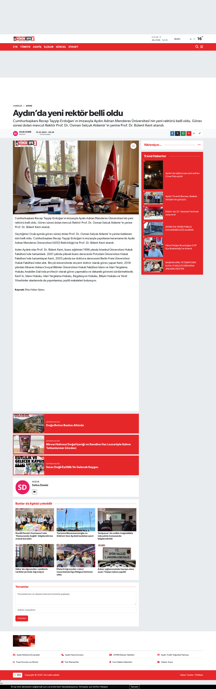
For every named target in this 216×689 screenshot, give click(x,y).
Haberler (17, 106)
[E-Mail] (34, 491)
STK (15, 47)
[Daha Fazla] (188, 133)
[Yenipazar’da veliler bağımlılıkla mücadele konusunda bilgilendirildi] (117, 519)
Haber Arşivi (167, 662)
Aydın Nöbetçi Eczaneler (28, 655)
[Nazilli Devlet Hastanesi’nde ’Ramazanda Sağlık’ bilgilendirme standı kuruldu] (34, 519)
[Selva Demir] (22, 487)
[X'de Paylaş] (177, 133)
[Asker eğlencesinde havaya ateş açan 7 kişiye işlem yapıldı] (117, 555)
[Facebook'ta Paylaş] (172, 133)
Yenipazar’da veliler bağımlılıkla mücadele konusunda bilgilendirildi (115, 536)
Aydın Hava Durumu (74, 655)
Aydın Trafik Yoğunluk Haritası (175, 655)
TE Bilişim (199, 675)
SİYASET (73, 47)
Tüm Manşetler (72, 662)
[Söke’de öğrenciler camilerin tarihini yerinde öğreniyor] (34, 555)
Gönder (21, 618)
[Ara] (197, 47)
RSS (19, 675)
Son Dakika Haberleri (122, 662)
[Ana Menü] (201, 47)
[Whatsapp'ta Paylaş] (183, 133)
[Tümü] (199, 145)
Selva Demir (40, 485)
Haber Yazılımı (187, 675)
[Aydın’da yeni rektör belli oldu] (76, 177)
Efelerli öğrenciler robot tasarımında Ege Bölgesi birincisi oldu (75, 572)
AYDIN (29, 106)
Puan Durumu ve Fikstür (27, 662)
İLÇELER (48, 47)
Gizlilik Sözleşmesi (119, 687)
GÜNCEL (61, 47)
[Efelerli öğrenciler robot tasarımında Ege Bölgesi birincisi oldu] (76, 555)
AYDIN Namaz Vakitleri (123, 655)
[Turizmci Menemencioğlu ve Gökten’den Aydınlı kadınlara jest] (76, 519)
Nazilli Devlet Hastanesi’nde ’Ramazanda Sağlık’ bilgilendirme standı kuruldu (34, 536)
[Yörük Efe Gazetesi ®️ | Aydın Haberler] (24, 39)
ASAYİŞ (37, 47)
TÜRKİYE (25, 47)
